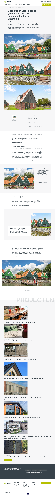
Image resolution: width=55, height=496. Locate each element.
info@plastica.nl (16, 485)
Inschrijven (26, 474)
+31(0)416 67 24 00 (16, 484)
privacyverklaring (40, 472)
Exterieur (5, 4)
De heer (27, 468)
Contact (45, 1)
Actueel (42, 1)
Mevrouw (30, 468)
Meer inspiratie (7, 459)
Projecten (20, 4)
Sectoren (16, 4)
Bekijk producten (49, 1)
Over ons (28, 4)
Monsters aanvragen (47, 4)
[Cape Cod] (14, 117)
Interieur (9, 4)
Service (24, 4)
